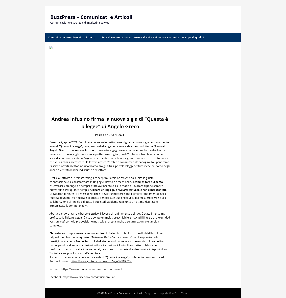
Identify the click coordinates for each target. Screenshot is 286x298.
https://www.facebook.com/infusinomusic (89, 277)
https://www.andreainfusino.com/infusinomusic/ (91, 269)
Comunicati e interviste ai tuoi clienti (71, 37)
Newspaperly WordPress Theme (171, 293)
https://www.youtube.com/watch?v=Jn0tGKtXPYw (101, 261)
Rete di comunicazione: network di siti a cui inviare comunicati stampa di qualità (152, 37)
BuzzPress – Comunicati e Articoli (91, 17)
